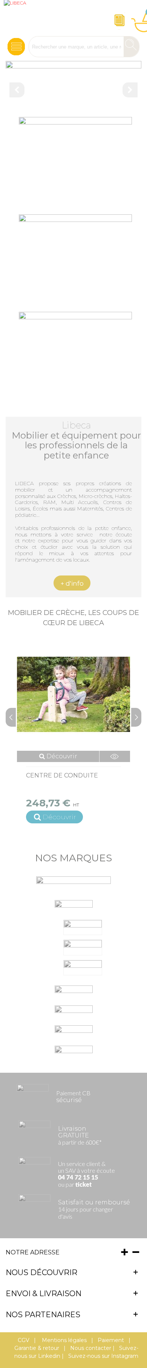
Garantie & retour (36, 1348)
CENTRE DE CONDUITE (62, 775)
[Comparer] (115, 756)
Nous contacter (90, 1348)
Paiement (111, 1340)
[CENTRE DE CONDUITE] (73, 694)
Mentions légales (63, 1340)
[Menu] (16, 44)
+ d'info (72, 583)
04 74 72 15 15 (78, 1178)
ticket (83, 1185)
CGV (23, 1340)
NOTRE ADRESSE (33, 1252)
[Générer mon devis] (118, 18)
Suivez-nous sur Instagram (103, 1356)
